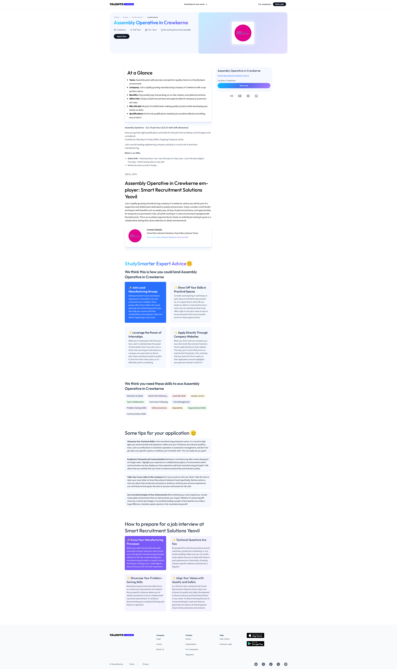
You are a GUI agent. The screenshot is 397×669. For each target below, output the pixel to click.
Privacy (146, 664)
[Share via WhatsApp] (256, 96)
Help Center (225, 639)
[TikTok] (271, 664)
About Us (160, 649)
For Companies (192, 649)
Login (158, 639)
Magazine (190, 654)
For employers (264, 4)
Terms (131, 664)
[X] (278, 664)
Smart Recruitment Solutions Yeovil (233, 75)
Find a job (279, 4)
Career (159, 644)
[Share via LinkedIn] (248, 96)
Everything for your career (194, 4)
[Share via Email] (240, 96)
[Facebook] (256, 664)
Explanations (191, 644)
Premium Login (226, 644)
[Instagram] (263, 664)
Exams (188, 639)
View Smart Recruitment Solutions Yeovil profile (167, 237)
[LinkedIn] (285, 664)
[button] (231, 96)
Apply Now (121, 36)
